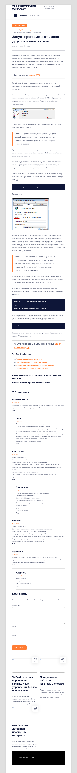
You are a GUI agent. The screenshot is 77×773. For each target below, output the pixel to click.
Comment (16, 606)
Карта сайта (35, 15)
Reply (13, 410)
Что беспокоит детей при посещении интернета (21, 730)
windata (14, 46)
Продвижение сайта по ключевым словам (52, 680)
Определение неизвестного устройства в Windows (35, 365)
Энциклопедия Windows (24, 8)
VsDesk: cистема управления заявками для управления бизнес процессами (24, 684)
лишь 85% (34, 75)
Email (14, 635)
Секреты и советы (19, 25)
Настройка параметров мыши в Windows (31, 362)
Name (14, 626)
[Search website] (62, 15)
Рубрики (23, 15)
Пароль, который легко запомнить (29, 359)
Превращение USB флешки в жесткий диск (32, 368)
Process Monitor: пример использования (31, 383)
